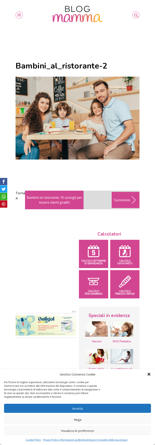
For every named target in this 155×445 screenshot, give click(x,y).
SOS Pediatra (122, 341)
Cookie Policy (33, 440)
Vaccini (97, 341)
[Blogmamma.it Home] (77, 14)
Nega (77, 420)
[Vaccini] (96, 329)
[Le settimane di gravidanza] (121, 356)
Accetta (77, 408)
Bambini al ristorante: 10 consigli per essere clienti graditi (54, 200)
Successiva (122, 200)
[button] (149, 374)
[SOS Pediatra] (121, 329)
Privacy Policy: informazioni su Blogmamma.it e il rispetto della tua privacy (85, 440)
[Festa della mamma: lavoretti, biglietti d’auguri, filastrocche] (96, 356)
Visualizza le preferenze (77, 431)
